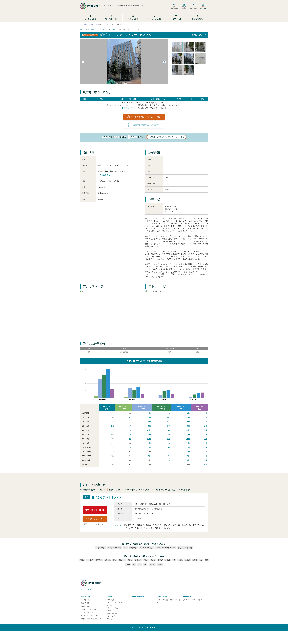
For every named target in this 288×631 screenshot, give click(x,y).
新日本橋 (138, 560)
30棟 (149, 417)
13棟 (205, 417)
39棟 (188, 430)
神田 (174, 560)
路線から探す (85, 603)
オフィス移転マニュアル (88, 612)
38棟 (168, 417)
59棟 (188, 422)
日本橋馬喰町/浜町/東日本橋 (166, 548)
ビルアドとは (110, 600)
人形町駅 (114, 29)
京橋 (145, 564)
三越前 (146, 560)
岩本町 (167, 560)
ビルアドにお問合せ (128, 108)
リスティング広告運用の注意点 (192, 600)
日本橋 (153, 560)
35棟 (188, 439)
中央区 (108, 29)
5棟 (130, 417)
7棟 (130, 430)
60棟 (168, 426)
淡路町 (160, 564)
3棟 (130, 426)
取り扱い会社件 (199, 35)
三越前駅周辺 (100, 548)
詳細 (198, 352)
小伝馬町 (90, 560)
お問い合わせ (110, 619)
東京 (201, 560)
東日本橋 (107, 560)
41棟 (149, 430)
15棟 (205, 422)
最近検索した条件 (174, 7)
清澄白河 (152, 564)
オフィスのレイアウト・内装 (90, 615)
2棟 (169, 413)
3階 (88, 352)
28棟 (149, 422)
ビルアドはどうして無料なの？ (115, 602)
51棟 (188, 417)
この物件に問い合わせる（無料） (145, 117)
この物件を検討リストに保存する (146, 125)
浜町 (114, 560)
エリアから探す (85, 600)
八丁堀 (187, 560)
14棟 (149, 439)
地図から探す (85, 606)
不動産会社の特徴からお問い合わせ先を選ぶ (166, 137)
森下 (134, 564)
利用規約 (109, 611)
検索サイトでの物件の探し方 (90, 609)
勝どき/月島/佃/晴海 (185, 548)
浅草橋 (180, 560)
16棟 (168, 434)
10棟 (168, 447)
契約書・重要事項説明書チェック (91, 619)
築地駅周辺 (133, 548)
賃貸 (81, 29)
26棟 (168, 439)
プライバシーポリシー (113, 608)
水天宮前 (99, 560)
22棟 (205, 426)
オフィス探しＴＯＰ (85, 24)
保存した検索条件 (184, 7)
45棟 (188, 426)
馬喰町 (130, 560)
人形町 (82, 560)
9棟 (206, 443)
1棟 (149, 413)
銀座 (125, 548)
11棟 (188, 443)
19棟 (188, 447)
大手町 (127, 564)
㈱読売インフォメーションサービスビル (130, 29)
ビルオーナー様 (162, 597)
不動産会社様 (187, 597)
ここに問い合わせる (95, 519)
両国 (206, 560)
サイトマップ (110, 616)
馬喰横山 (122, 560)
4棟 (130, 422)
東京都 (102, 29)
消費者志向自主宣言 (112, 613)
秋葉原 (194, 560)
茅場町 (160, 560)
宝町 (139, 564)
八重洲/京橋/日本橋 (114, 548)
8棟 (206, 434)
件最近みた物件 (193, 7)
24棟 (188, 434)
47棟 (149, 426)
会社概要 (109, 605)
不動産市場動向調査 (138, 597)
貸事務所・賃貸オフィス (91, 29)
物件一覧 (94, 24)
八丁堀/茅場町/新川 (146, 548)
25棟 (168, 422)
